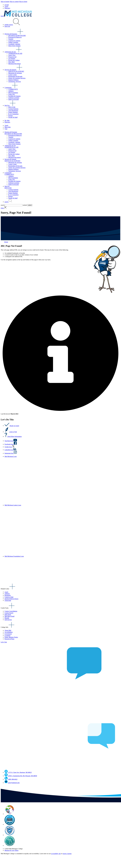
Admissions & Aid (10, 52)
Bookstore (8, 595)
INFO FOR (11, 107)
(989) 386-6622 (12, 779)
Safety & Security (13, 99)
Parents (10, 115)
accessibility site (56, 853)
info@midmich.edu (14, 782)
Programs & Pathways (15, 37)
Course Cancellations (11, 611)
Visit (6, 129)
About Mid (8, 630)
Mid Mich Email (9, 616)
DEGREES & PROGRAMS (17, 35)
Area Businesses (13, 110)
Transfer (10, 39)
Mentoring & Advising (15, 73)
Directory (7, 8)
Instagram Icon (9, 453)
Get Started (11, 58)
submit (25, 205)
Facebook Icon (9, 444)
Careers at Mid (9, 597)
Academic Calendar (14, 44)
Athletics (11, 91)
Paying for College (14, 60)
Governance (8, 634)
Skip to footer (23, 1)
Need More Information (14, 436)
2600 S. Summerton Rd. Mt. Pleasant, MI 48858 (22, 776)
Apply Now (12, 55)
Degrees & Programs (11, 34)
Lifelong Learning (13, 98)
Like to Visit (13, 432)
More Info (8, 127)
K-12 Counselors (13, 114)
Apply (6, 6)
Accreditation (9, 632)
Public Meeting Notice (11, 637)
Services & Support (11, 69)
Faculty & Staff (12, 117)
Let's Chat (4, 642)
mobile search (9, 24)
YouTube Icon (9, 441)
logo (2, 16)
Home (6, 242)
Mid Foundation (13, 92)
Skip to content (14, 1)
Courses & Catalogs (14, 40)
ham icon (7, 26)
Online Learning (13, 42)
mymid (7, 5)
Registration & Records (15, 76)
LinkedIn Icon (9, 450)
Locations (7, 635)
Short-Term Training (14, 46)
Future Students (13, 112)
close (2, 208)
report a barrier (67, 853)
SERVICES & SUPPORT (16, 71)
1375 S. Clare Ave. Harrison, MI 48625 (20, 772)
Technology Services (14, 81)
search (7, 202)
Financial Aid (12, 57)
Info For (7, 105)
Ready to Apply (14, 425)
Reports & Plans (9, 639)
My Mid (7, 120)
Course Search (9, 613)
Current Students (13, 109)
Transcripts (8, 600)
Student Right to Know (11, 599)
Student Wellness (13, 80)
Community (8, 87)
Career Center (12, 75)
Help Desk (8, 614)
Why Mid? (11, 62)
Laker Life (11, 94)
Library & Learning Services (16, 78)
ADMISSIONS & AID (15, 53)
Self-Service (8, 619)
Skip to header (5, 1)
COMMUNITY (13, 89)
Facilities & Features (14, 96)
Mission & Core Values (11, 850)
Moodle (7, 618)
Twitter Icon (8, 447)
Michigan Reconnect (14, 63)
